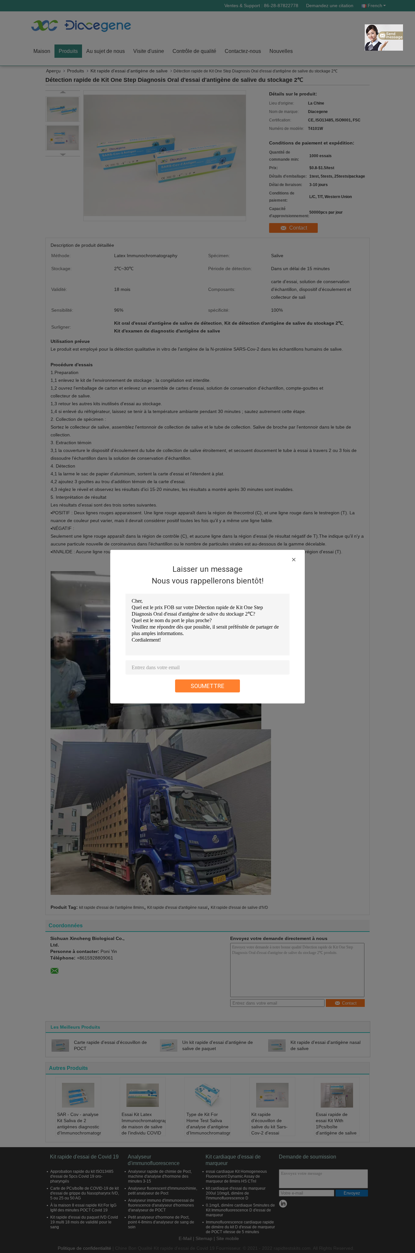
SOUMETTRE (207, 685)
